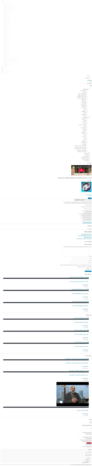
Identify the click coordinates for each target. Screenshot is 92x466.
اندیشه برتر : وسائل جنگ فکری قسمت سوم (80, 293)
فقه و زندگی (8, 18)
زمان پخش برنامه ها (7, 70)
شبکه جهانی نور (88, 194)
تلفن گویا (7, 42)
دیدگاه (89, 256)
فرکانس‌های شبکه (6, 71)
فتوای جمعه (8, 15)
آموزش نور (8, 56)
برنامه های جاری (6, 1)
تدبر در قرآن (8, 27)
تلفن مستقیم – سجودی (10, 7)
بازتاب (7, 39)
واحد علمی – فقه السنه (10, 64)
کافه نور (7, 25)
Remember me (86, 441)
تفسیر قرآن (8, 46)
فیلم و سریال (5, 65)
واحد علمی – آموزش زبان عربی (12, 58)
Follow (89, 198)
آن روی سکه (8, 12)
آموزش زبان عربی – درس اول (82, 410)
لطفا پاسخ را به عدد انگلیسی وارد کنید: (84, 266)
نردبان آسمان (8, 55)
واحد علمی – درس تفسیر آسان (11, 59)
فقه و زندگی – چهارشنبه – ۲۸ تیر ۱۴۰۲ (81, 322)
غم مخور (7, 4)
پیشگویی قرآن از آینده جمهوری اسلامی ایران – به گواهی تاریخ (76, 362)
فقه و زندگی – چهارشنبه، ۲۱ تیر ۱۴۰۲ (81, 334)
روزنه (85, 138)
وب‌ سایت (89, 262)
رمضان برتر (8, 49)
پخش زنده (5, 67)
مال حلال (7, 52)
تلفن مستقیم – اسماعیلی (10, 9)
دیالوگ (7, 28)
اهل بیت (7, 36)
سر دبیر (7, 22)
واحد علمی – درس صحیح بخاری (11, 61)
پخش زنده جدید (6, 68)
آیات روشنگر (8, 31)
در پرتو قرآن (84, 132)
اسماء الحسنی (8, 19)
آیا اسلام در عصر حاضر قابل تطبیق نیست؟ (80, 305)
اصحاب (7, 33)
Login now (89, 443)
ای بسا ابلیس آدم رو (9, 37)
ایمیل (90, 260)
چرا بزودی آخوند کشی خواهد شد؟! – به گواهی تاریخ (78, 374)
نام (90, 258)
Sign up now (89, 446)
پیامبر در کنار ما (8, 3)
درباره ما (87, 459)
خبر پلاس (7, 43)
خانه (88, 457)
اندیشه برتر (8, 34)
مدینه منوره (8, 53)
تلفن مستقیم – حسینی (10, 6)
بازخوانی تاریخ (8, 16)
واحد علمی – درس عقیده (10, 62)
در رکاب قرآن (8, 13)
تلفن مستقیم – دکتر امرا (10, 10)
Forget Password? (88, 444)
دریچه (85, 135)
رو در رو (7, 21)
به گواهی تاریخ (8, 40)
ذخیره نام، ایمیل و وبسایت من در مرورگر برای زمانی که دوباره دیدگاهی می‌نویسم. (75, 264)
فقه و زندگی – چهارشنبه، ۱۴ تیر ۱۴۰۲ (81, 346)
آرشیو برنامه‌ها (6, 30)
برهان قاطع (8, 24)
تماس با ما (5, 73)
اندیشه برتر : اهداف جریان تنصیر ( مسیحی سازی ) (79, 281)
